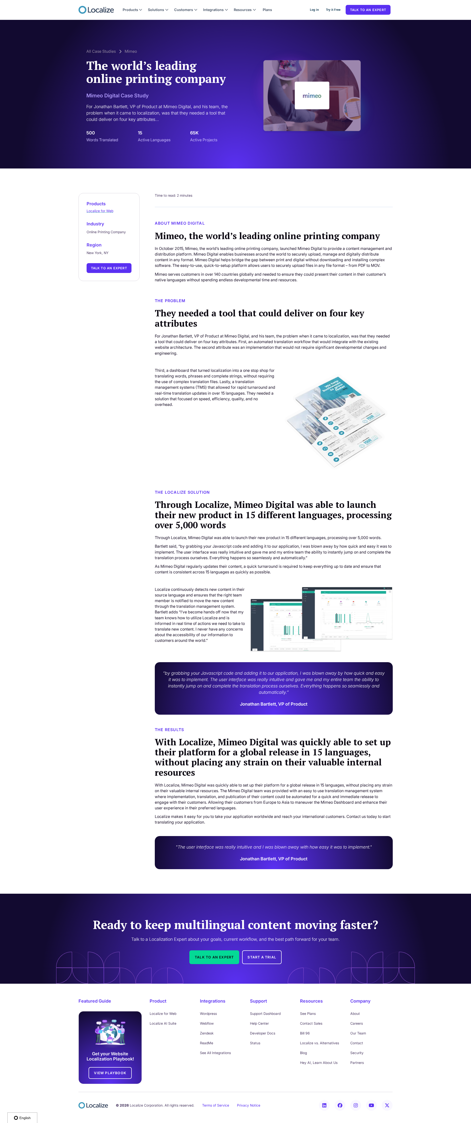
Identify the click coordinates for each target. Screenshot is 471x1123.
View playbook (110, 1073)
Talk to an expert (368, 10)
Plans (267, 10)
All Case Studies (101, 51)
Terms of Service (215, 1105)
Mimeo (131, 51)
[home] (96, 10)
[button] (132, 9)
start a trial (262, 957)
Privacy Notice (248, 1105)
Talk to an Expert (109, 268)
